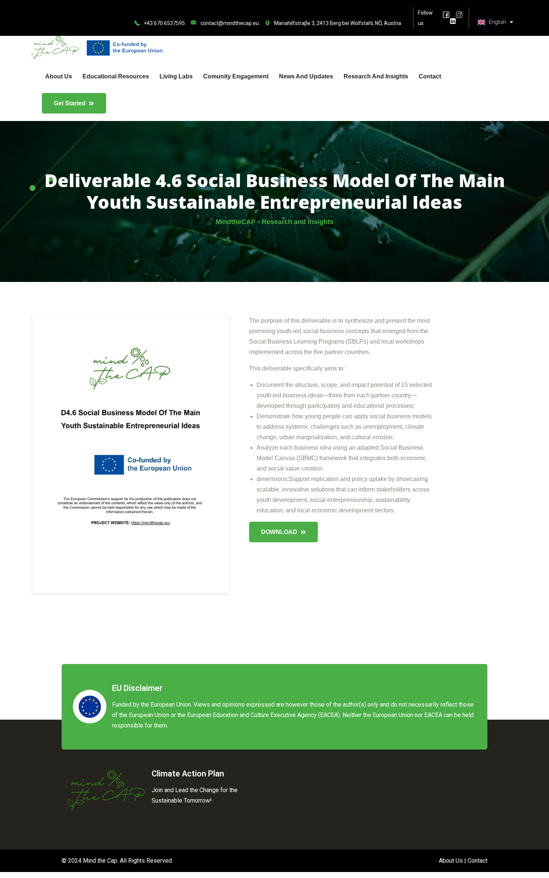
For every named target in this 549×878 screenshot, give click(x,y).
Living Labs (176, 76)
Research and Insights (376, 76)
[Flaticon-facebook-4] (446, 15)
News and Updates (306, 76)
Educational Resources (116, 76)
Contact (430, 76)
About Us (58, 76)
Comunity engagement (236, 76)
